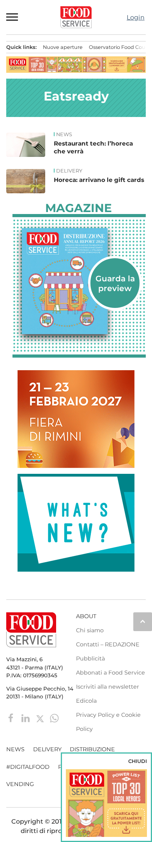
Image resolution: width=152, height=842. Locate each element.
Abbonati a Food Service (110, 672)
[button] (12, 17)
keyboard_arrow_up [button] (142, 621)
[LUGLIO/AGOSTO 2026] (79, 281)
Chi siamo (90, 630)
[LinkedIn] (26, 717)
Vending (20, 784)
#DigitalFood (27, 766)
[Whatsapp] (54, 717)
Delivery (69, 171)
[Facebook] (12, 717)
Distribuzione (92, 749)
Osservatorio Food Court (119, 47)
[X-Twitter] (40, 717)
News (64, 135)
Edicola (86, 700)
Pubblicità (90, 658)
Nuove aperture (63, 47)
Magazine (78, 208)
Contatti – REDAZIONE (108, 644)
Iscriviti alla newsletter (107, 686)
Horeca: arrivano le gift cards (99, 180)
